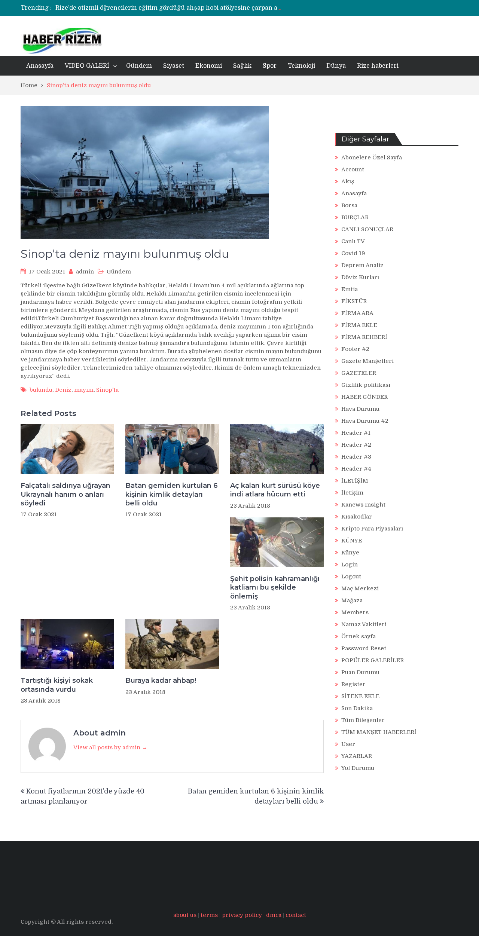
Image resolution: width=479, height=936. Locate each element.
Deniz (63, 389)
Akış (347, 181)
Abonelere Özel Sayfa (371, 157)
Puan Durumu (360, 672)
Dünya (336, 65)
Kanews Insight (363, 504)
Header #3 (356, 456)
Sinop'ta (107, 389)
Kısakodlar (356, 516)
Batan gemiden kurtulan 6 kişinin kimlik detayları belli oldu (171, 494)
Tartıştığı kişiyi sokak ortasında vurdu (57, 684)
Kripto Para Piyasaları (372, 528)
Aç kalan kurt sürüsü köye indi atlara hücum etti (275, 489)
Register (353, 684)
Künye (350, 552)
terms (209, 915)
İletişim (352, 492)
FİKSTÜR (354, 301)
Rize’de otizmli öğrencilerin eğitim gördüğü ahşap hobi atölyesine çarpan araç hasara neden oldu (199, 7)
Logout (351, 576)
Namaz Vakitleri (364, 624)
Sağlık (242, 65)
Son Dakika (357, 708)
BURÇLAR (355, 217)
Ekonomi (208, 65)
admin (85, 271)
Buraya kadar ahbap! (160, 680)
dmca (273, 915)
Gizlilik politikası (365, 385)
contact (296, 915)
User (348, 744)
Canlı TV (353, 241)
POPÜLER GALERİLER (372, 660)
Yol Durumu (357, 768)
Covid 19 (353, 253)
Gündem (139, 65)
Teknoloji (301, 65)
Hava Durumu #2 (364, 420)
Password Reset (363, 648)
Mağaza (352, 600)
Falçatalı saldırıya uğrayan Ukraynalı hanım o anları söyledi (65, 494)
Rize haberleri (378, 65)
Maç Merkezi (360, 588)
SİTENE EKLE (360, 696)
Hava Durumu (360, 409)
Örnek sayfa (358, 636)
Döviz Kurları (360, 277)
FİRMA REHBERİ (364, 337)
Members (355, 612)
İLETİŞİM (354, 480)
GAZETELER (358, 373)
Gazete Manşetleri (367, 361)
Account (352, 169)
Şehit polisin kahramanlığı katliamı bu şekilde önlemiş (275, 587)
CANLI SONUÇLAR (367, 229)
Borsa (349, 205)
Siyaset (173, 65)
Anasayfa (40, 65)
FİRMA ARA (357, 313)
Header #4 (356, 468)
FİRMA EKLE (359, 325)
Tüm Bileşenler (363, 720)
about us (184, 915)
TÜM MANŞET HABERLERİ (379, 732)
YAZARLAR (356, 756)
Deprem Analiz (362, 265)
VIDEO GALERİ (87, 65)
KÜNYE (351, 540)
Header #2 (356, 444)
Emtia (349, 289)
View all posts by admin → (110, 747)
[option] (169, 8)
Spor (270, 65)
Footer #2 (355, 349)
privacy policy (242, 915)
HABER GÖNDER (364, 397)
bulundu (41, 389)
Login (349, 564)
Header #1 (355, 432)
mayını (84, 389)
